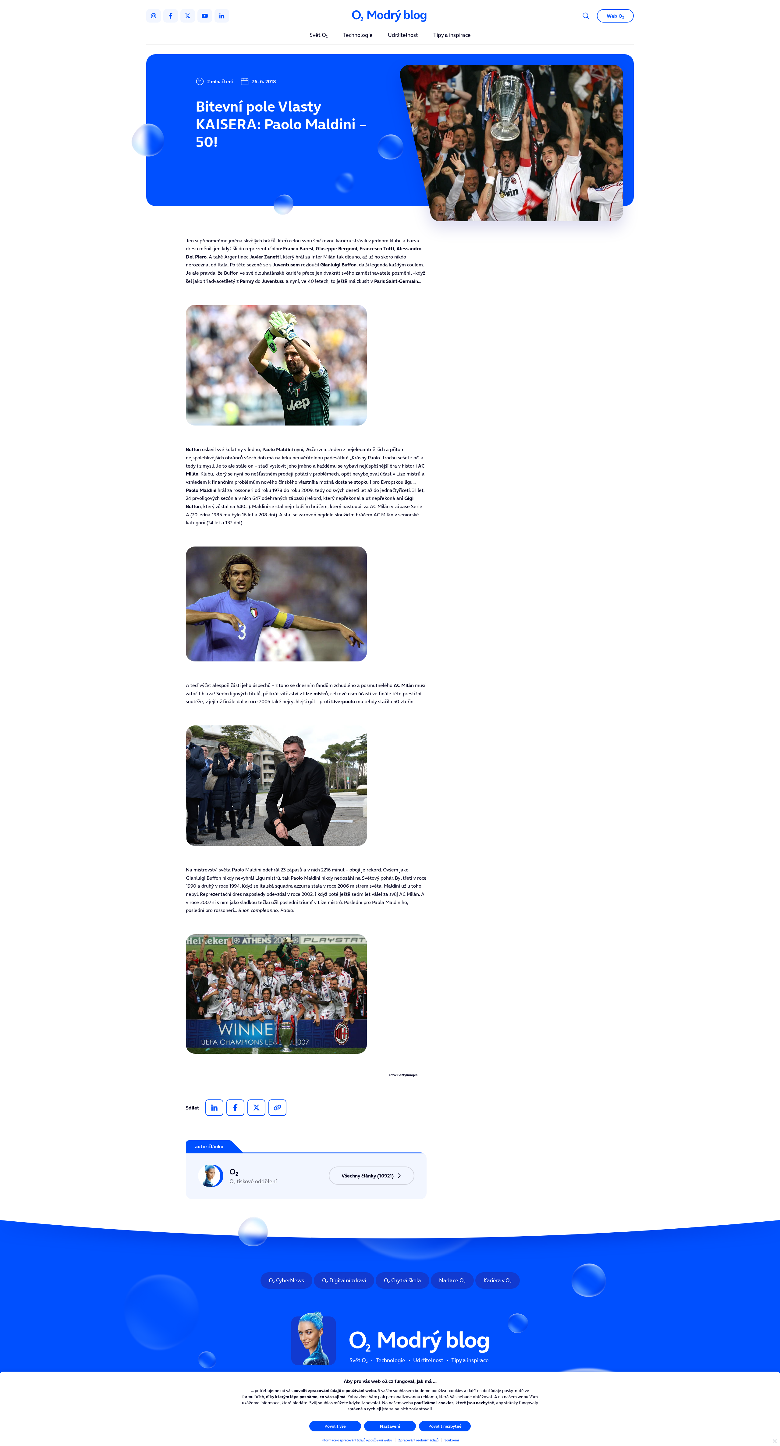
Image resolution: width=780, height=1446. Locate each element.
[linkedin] (221, 16)
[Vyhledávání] (586, 15)
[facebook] (170, 16)
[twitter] (187, 16)
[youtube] (204, 16)
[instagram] (153, 16)
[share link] (277, 1107)
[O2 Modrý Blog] (390, 16)
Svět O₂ (319, 35)
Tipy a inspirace (452, 35)
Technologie (358, 35)
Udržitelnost (403, 35)
